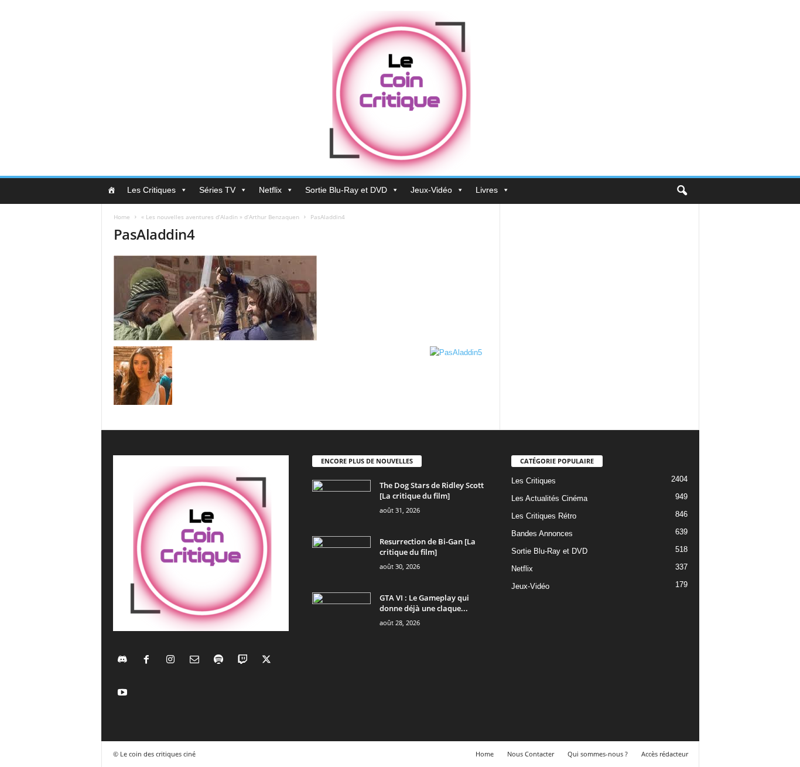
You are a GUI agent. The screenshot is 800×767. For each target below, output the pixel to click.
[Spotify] (221, 660)
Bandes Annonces (542, 533)
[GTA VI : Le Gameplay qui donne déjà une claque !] (341, 614)
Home (122, 217)
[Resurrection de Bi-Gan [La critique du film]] (341, 558)
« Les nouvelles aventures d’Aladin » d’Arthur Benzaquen (220, 217)
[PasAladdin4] (301, 297)
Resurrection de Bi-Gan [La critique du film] (428, 546)
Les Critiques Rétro (543, 516)
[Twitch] (245, 660)
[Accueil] (111, 190)
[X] (268, 660)
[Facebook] (149, 660)
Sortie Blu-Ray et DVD (346, 190)
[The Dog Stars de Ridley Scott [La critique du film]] (341, 502)
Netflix (270, 190)
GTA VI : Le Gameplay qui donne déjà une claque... (424, 602)
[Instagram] (173, 660)
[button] (682, 191)
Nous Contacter (530, 753)
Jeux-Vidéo (431, 190)
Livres (487, 190)
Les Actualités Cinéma (549, 498)
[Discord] (125, 660)
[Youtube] (124, 693)
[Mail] (197, 660)
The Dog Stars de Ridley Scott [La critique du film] (432, 490)
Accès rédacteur (664, 753)
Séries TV (217, 190)
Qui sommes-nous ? (597, 753)
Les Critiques (151, 190)
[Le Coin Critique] (400, 88)
